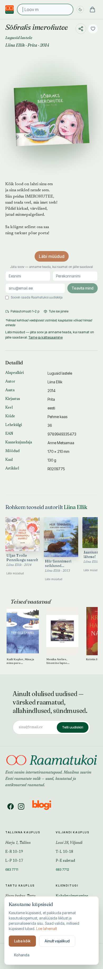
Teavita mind (82, 288)
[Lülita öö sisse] (80, 9)
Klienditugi (67, 885)
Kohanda (21, 955)
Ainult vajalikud (57, 941)
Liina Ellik (15, 45)
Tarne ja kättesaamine (46, 337)
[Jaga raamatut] (81, 28)
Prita (32, 45)
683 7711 (11, 869)
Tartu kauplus (20, 885)
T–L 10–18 (64, 852)
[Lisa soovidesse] (93, 28)
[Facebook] (10, 806)
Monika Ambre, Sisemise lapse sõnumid (56, 661)
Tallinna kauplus (22, 832)
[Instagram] (21, 806)
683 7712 (62, 869)
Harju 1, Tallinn (18, 843)
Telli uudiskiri (72, 727)
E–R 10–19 (14, 852)
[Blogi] (45, 806)
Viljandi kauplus (73, 832)
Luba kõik (22, 941)
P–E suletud (65, 861)
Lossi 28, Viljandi (69, 843)
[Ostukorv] (92, 9)
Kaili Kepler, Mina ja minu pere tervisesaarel (20, 661)
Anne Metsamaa (61, 443)
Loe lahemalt (46, 928)
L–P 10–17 (14, 861)
